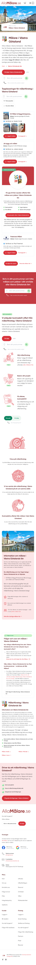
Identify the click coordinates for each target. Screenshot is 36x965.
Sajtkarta (4, 905)
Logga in (4, 914)
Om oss (4, 883)
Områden (21, 891)
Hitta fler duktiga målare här (12, 616)
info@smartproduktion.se (12, 861)
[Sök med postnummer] (26, 78)
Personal (20, 887)
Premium (20, 936)
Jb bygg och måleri (10, 143)
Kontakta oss (6, 887)
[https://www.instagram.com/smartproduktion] (6, 959)
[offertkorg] (8, 402)
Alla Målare (7, 219)
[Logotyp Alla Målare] (16, 811)
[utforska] (8, 359)
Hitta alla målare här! (24, 263)
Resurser (20, 945)
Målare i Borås (5, 751)
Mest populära (9, 101)
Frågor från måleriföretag (25, 932)
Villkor (19, 896)
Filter (3, 896)
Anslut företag (22, 919)
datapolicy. (20, 227)
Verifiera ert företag (24, 923)
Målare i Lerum (6, 755)
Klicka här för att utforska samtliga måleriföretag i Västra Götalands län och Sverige (19, 676)
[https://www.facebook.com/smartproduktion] (3, 959)
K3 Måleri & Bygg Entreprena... (20, 114)
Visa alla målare (10, 105)
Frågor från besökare (8, 927)
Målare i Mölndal (23, 751)
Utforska (20, 878)
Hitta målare (5, 819)
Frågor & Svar (6, 891)
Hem (3, 878)
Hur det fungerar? (7, 816)
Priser (19, 940)
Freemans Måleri (16, 237)
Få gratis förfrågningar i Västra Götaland (16, 798)
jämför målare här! (16, 611)
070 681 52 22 (9, 855)
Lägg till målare (11, 136)
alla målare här (28, 365)
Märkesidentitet (22, 900)
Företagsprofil (21, 136)
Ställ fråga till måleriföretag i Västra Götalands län (18, 692)
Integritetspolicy (7, 900)
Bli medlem (5, 919)
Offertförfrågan (22, 883)
